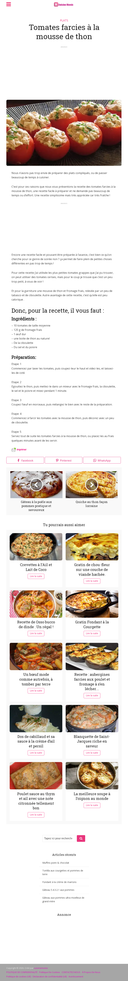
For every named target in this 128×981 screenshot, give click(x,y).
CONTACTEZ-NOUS (71, 972)
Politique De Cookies (49, 972)
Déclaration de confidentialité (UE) (50, 976)
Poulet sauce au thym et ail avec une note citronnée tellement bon (36, 801)
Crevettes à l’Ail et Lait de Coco (36, 567)
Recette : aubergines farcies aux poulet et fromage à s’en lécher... (92, 681)
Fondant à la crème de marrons (59, 882)
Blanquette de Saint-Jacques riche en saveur (92, 741)
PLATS (64, 20)
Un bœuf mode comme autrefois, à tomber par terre (36, 679)
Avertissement (75, 976)
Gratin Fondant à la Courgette (92, 624)
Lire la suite (36, 576)
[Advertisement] (64, 71)
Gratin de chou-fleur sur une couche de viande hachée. (92, 569)
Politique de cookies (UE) (18, 976)
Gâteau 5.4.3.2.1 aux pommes (58, 889)
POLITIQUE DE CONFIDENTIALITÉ (22, 972)
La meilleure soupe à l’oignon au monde (92, 796)
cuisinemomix (41, 968)
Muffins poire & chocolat (55, 862)
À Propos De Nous (91, 972)
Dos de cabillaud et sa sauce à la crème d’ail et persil (36, 741)
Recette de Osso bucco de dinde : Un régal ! (36, 624)
